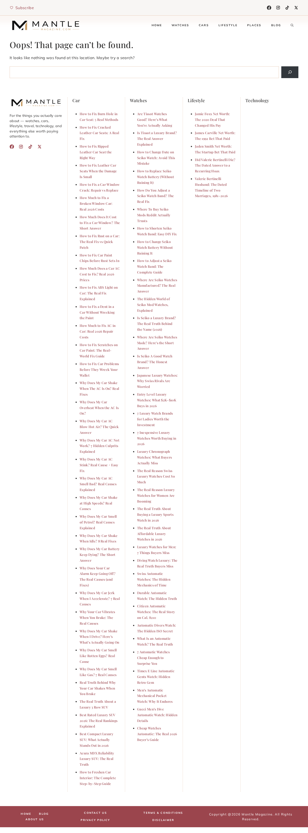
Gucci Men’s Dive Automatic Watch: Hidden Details (157, 715)
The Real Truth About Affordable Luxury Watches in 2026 (154, 533)
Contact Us (95, 812)
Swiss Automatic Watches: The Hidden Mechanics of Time (153, 579)
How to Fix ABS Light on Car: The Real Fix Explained (99, 293)
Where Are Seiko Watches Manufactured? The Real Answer (157, 285)
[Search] (289, 72)
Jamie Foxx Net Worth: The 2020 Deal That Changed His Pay (212, 119)
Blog (276, 25)
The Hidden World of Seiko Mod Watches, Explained (153, 304)
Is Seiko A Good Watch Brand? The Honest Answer (155, 362)
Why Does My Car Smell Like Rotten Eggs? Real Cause (98, 656)
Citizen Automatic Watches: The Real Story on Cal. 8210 (156, 612)
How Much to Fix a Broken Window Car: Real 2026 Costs (96, 203)
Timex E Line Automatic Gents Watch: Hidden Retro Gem (155, 676)
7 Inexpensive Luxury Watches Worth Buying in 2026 (156, 438)
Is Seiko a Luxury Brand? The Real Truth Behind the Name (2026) (156, 323)
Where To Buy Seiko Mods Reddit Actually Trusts (153, 215)
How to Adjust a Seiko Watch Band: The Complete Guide (154, 266)
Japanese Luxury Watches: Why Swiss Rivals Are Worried (157, 381)
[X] (296, 8)
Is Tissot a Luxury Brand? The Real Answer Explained (157, 138)
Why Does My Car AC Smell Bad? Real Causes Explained (98, 484)
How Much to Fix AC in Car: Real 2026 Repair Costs (98, 331)
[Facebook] (269, 8)
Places (254, 25)
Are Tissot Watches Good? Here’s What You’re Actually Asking (154, 119)
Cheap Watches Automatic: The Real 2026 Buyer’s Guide (157, 734)
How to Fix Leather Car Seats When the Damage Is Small (98, 171)
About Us (35, 819)
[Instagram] (278, 8)
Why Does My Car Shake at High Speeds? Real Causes (99, 503)
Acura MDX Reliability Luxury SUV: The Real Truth (97, 759)
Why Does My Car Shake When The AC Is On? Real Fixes (99, 388)
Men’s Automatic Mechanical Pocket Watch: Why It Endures (155, 696)
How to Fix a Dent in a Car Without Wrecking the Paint (97, 312)
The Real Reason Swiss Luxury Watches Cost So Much (156, 476)
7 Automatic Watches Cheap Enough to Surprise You (153, 657)
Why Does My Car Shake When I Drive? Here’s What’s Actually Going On (99, 637)
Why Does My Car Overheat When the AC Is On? (99, 408)
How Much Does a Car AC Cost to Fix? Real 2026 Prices (100, 274)
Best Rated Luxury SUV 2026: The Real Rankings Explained (98, 720)
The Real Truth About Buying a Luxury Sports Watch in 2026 (155, 514)
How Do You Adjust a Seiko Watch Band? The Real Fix (155, 196)
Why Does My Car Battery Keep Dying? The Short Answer (100, 554)
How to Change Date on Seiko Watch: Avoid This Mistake (156, 158)
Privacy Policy (95, 820)
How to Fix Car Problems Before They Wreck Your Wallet (99, 369)
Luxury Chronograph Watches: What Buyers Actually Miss (154, 457)
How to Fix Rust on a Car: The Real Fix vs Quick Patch (100, 241)
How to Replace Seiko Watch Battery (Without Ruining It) (155, 177)
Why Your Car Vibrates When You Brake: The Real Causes (97, 617)
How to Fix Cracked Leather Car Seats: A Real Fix (99, 133)
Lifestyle (227, 25)
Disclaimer (163, 820)
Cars (204, 25)
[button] (292, 25)
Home (157, 25)
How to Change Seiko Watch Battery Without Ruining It (155, 247)
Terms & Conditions (163, 812)
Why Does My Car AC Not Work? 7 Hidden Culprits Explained (99, 446)
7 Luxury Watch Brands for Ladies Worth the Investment (155, 419)
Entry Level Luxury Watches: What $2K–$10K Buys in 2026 (156, 400)
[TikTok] (287, 8)
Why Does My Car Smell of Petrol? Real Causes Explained (98, 522)
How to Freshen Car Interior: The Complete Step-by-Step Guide (98, 778)
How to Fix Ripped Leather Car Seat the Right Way (96, 152)
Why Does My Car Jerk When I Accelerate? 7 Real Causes (100, 598)
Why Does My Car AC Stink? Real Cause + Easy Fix (99, 465)
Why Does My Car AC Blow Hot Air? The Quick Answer (99, 427)
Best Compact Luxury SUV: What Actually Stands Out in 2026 (96, 739)
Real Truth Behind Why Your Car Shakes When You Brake (98, 688)
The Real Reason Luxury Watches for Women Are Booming (156, 495)
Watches (180, 25)
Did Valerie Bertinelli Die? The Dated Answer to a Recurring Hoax (215, 165)
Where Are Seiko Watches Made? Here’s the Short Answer (157, 343)
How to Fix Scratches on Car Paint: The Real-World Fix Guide (99, 350)
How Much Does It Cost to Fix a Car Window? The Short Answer (100, 222)
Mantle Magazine (257, 814)
